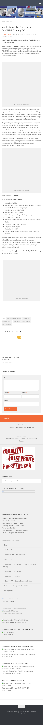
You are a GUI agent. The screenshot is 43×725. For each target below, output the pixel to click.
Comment (7, 378)
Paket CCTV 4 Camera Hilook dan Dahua (18, 581)
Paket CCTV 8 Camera (12, 576)
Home (5, 545)
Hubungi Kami (8, 591)
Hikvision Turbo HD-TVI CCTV (15, 555)
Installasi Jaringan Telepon (14, 318)
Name (6, 393)
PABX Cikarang (26, 321)
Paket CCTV (8, 559)
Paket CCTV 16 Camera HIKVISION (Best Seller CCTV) (20, 565)
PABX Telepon (7, 21)
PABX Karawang (6, 324)
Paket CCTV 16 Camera (13, 571)
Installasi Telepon (6, 321)
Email (24, 393)
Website (6, 400)
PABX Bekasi (17, 321)
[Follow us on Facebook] (40, 418)
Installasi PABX (27, 318)
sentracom (7, 34)
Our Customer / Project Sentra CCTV (16, 586)
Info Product (8, 550)
